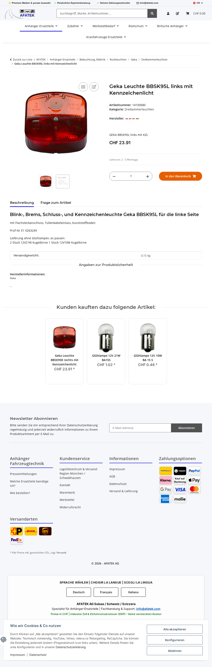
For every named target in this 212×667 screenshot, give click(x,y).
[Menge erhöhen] (147, 176)
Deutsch (79, 592)
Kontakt (65, 485)
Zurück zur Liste (22, 59)
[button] (168, 13)
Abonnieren (186, 428)
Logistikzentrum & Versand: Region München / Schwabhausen (79, 473)
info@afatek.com (149, 2)
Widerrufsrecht (70, 507)
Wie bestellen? (20, 493)
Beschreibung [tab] (22, 203)
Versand (61, 552)
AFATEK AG (111, 563)
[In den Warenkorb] (13, 76)
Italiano (133, 592)
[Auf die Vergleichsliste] (83, 86)
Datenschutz (38, 654)
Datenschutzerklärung (71, 647)
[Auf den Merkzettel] (94, 86)
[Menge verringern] (114, 176)
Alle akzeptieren (174, 629)
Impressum (17, 654)
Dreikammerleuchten (139, 109)
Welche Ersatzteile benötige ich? (29, 483)
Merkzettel (67, 500)
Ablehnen (175, 650)
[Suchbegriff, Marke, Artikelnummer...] (152, 13)
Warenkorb (67, 492)
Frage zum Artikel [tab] (56, 203)
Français (106, 592)
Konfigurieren (174, 640)
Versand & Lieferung (123, 491)
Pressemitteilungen (23, 474)
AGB (112, 476)
